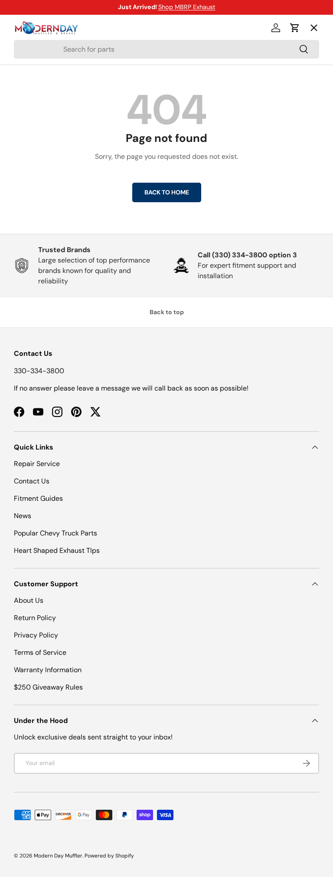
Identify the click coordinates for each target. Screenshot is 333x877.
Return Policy (35, 617)
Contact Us (31, 481)
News (22, 515)
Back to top (167, 312)
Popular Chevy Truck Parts (55, 533)
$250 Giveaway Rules (48, 687)
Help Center (41, 185)
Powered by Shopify (109, 855)
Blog (28, 153)
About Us (28, 600)
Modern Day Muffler (58, 855)
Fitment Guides (38, 498)
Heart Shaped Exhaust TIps (57, 550)
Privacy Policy (36, 635)
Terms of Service (40, 652)
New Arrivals (42, 122)
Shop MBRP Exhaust (186, 7)
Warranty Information (48, 669)
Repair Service (37, 463)
